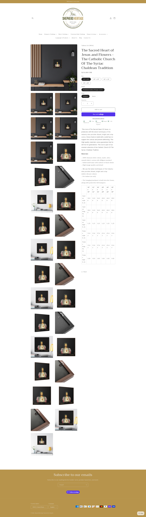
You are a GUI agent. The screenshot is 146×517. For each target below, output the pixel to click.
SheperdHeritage (39, 513)
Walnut (85, 96)
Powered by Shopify (48, 513)
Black (94, 96)
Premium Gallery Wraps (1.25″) (93, 90)
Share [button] (85, 272)
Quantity (83, 100)
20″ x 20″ (96, 79)
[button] (32, 18)
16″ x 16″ (86, 79)
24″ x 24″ (106, 79)
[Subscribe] (86, 485)
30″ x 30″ (86, 83)
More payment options (98, 118)
